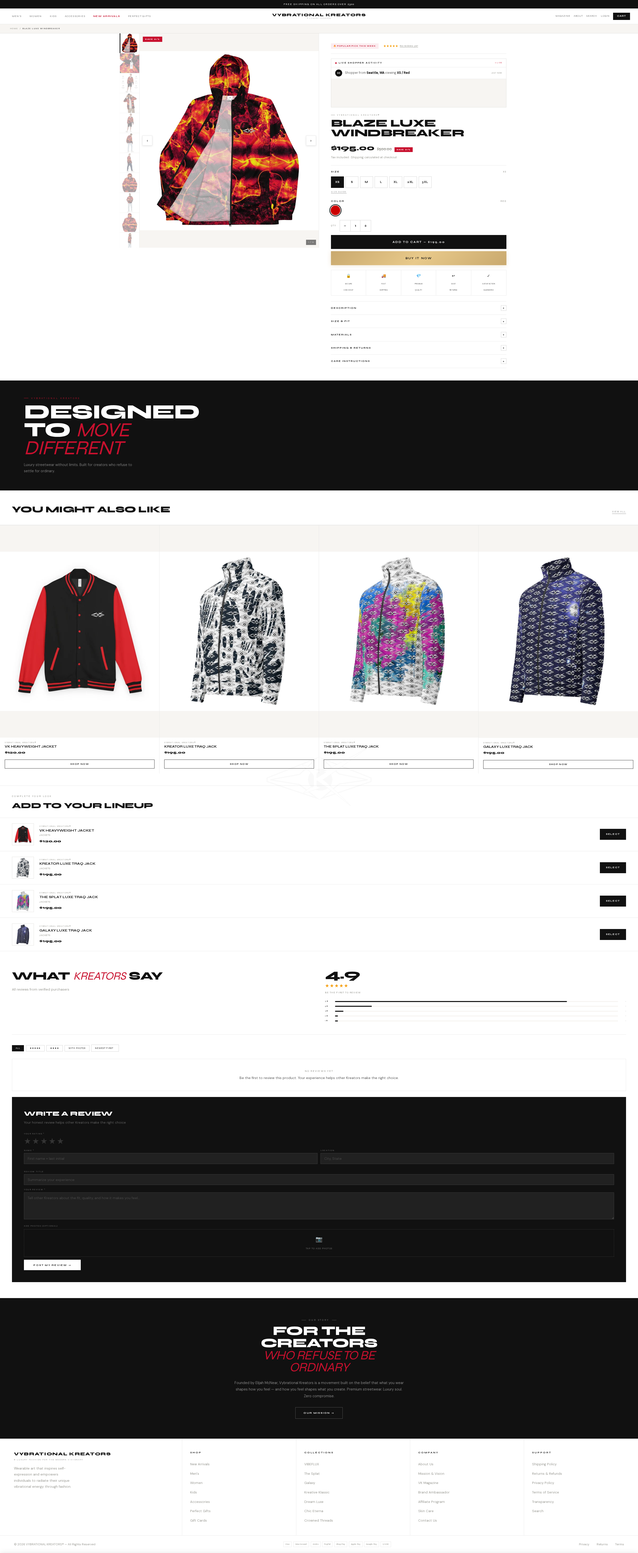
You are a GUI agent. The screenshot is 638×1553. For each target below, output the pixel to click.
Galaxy (309, 1483)
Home (14, 28)
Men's (16, 16)
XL (396, 182)
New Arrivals (106, 16)
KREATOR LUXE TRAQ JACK (67, 864)
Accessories (75, 16)
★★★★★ (400, 46)
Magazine (563, 15)
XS (337, 182)
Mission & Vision (431, 1474)
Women (35, 16)
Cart (621, 15)
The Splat (312, 1474)
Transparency (543, 1502)
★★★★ (54, 1048)
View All (619, 511)
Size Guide (339, 191)
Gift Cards (198, 1520)
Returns (602, 1544)
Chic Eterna (313, 1511)
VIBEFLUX (311, 1464)
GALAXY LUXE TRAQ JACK (65, 930)
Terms (619, 1544)
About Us (425, 1464)
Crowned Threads (318, 1520)
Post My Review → (52, 1265)
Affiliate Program (431, 1502)
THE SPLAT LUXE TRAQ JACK (68, 897)
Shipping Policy (544, 1464)
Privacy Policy (543, 1483)
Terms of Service (545, 1492)
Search (591, 15)
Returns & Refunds (547, 1474)
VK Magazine (428, 1483)
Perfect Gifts (139, 16)
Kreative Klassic (316, 1492)
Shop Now (79, 764)
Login (605, 15)
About (578, 15)
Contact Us (427, 1520)
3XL (425, 182)
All (18, 1048)
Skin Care (426, 1511)
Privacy (584, 1544)
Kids (53, 16)
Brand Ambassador (434, 1492)
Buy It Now (418, 258)
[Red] (335, 210)
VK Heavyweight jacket (66, 831)
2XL (410, 182)
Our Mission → (319, 1412)
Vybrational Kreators (319, 15)
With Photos (77, 1048)
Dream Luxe (313, 1502)
